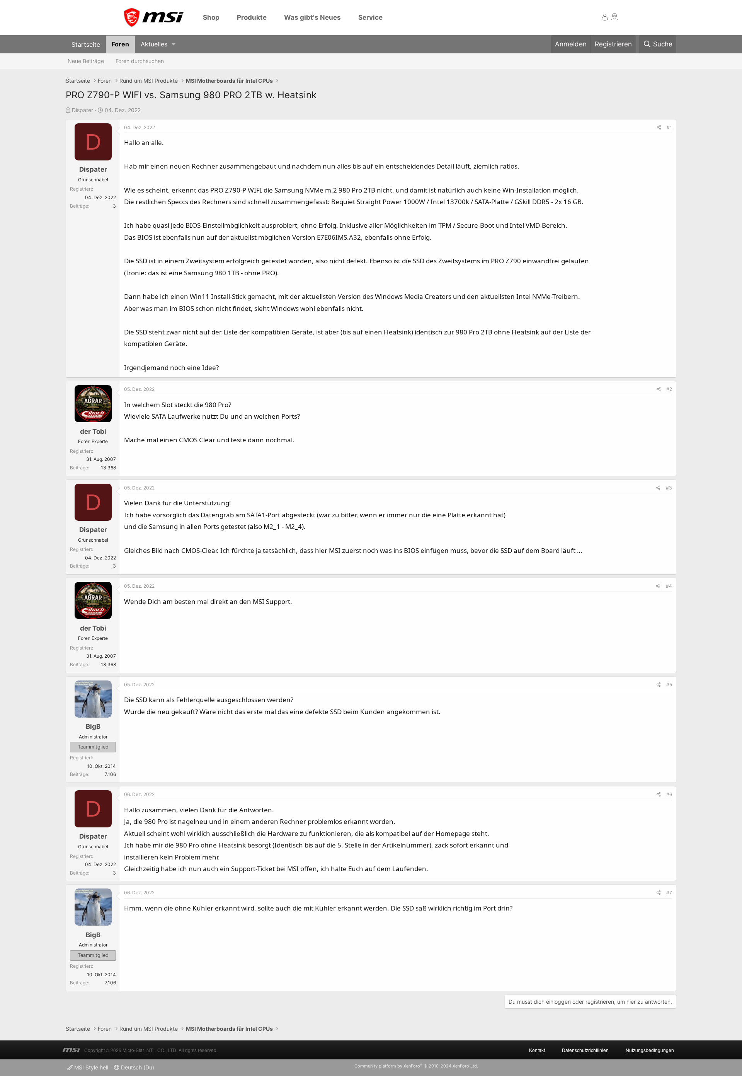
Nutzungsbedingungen (650, 1050)
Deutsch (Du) (136, 1067)
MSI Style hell (90, 1067)
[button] (173, 44)
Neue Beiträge (86, 61)
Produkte (252, 17)
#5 (669, 684)
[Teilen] (659, 127)
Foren (120, 44)
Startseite (85, 44)
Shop (211, 17)
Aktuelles (154, 44)
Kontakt (537, 1050)
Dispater (82, 110)
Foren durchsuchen (140, 61)
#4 (669, 586)
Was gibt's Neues (312, 17)
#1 (669, 127)
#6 (669, 794)
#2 (669, 389)
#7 (669, 892)
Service (370, 17)
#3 (669, 488)
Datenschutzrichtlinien (585, 1050)
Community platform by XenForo (416, 1066)
